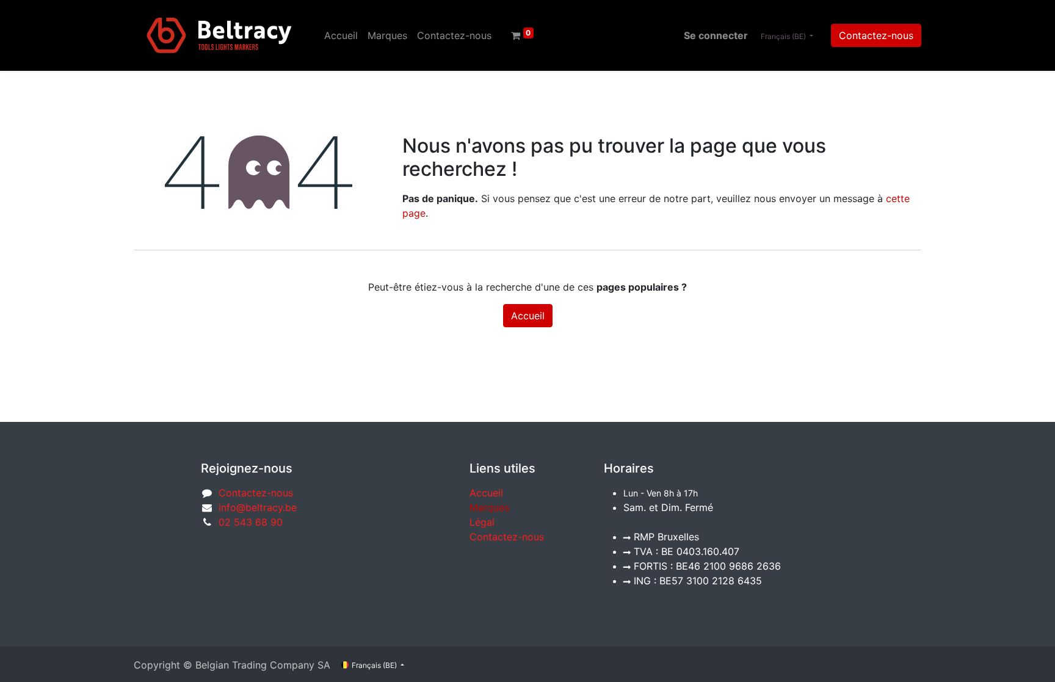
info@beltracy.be (258, 507)
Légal (482, 522)
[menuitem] (341, 35)
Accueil (528, 316)
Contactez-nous (876, 35)
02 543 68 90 (251, 522)
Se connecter (716, 35)
